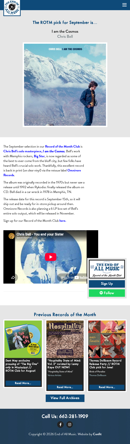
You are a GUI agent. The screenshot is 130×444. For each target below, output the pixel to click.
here (62, 220)
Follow (108, 293)
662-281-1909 (73, 416)
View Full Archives (65, 398)
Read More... (23, 383)
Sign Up (107, 284)
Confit (97, 434)
